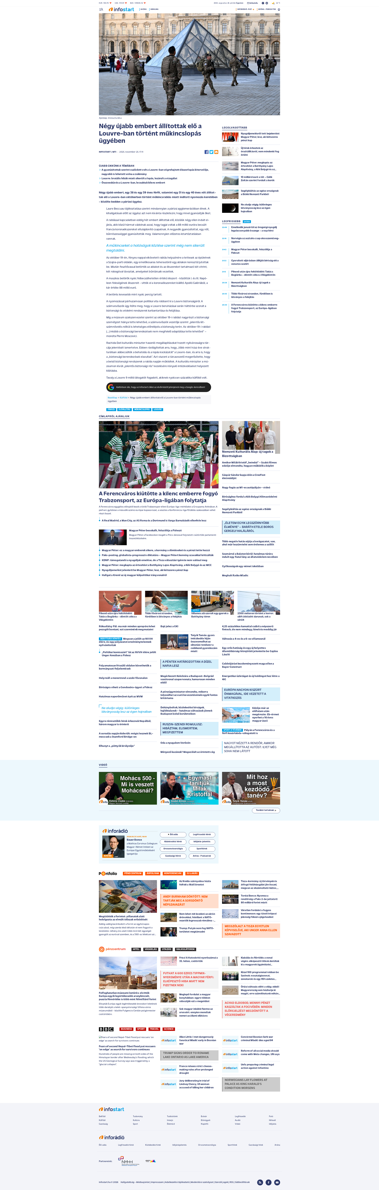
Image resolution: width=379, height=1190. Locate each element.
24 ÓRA (247, 222)
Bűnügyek (205, 1120)
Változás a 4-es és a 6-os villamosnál (243, 639)
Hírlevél (272, 1120)
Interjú (170, 1120)
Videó (237, 1124)
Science (169, 1029)
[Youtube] (277, 1182)
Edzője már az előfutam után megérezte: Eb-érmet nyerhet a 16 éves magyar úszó (265, 714)
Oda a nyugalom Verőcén (175, 743)
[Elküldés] (216, 152)
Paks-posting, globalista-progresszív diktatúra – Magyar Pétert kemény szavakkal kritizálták (158, 555)
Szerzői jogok (221, 1182)
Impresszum (157, 1182)
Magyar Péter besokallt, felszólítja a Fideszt (155, 530)
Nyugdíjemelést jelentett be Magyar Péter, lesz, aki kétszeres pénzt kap (145, 570)
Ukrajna (154, 9)
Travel (154, 1029)
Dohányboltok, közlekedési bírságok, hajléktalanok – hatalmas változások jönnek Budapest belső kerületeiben (186, 710)
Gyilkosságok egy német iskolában (243, 566)
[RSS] (260, 1182)
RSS (231, 1182)
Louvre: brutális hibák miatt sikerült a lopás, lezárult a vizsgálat (139, 178)
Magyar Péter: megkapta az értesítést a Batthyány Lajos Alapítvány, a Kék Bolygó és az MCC (157, 565)
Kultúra (136, 1120)
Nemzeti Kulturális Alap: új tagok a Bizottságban (247, 454)
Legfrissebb (240, 1116)
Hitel (136, 949)
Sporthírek (232, 1145)
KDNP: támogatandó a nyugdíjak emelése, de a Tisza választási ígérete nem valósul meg (154, 560)
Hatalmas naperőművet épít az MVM (121, 696)
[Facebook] (269, 1182)
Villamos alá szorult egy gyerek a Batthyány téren (209, 615)
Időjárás (272, 1124)
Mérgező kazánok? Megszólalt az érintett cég (187, 752)
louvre (158, 409)
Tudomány (138, 1116)
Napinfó (204, 1124)
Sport (141, 1029)
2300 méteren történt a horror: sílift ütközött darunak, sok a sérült (255, 616)
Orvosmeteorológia (207, 1145)
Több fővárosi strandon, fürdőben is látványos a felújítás (163, 615)
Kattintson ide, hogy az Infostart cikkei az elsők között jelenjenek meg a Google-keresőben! (160, 387)
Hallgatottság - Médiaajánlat (135, 1182)
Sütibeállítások (242, 1182)
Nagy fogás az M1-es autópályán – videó (246, 487)
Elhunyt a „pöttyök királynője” (117, 746)
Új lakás (192, 873)
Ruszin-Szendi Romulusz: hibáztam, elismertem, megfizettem (183, 728)
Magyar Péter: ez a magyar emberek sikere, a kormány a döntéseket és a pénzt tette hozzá (156, 550)
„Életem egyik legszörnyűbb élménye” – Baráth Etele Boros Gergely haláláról (249, 527)
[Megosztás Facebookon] (206, 152)
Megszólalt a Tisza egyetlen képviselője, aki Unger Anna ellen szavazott (251, 930)
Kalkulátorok (185, 949)
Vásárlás (151, 949)
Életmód (171, 1124)
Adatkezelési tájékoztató (177, 1182)
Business (126, 1029)
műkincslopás (142, 409)
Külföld (123, 398)
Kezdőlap (112, 398)
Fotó (271, 1116)
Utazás (166, 949)
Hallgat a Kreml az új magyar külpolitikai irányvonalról (134, 575)
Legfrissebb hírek (126, 1145)
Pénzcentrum (132, 873)
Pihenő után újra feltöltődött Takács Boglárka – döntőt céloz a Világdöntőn (118, 616)
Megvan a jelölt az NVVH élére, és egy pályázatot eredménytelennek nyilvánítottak (126, 642)
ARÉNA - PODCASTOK (267, 9)
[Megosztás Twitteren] (211, 152)
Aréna (277, 1145)
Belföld (102, 1116)
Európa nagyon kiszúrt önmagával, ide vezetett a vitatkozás (245, 694)
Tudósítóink (172, 1116)
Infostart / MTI (107, 152)
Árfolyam (153, 873)
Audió (237, 1120)
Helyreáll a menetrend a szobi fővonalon (123, 678)
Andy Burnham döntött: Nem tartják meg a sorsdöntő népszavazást (185, 900)
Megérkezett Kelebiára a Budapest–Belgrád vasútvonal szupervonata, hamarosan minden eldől (187, 679)
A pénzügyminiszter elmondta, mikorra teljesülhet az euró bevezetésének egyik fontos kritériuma (188, 695)
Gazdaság (103, 1124)
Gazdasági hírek (256, 1145)
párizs (111, 409)
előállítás (124, 409)
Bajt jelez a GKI (169, 626)
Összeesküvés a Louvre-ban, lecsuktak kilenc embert (133, 183)
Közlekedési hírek (153, 1145)
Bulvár (204, 1116)
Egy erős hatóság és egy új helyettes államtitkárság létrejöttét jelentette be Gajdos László (250, 651)
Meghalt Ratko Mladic (235, 575)
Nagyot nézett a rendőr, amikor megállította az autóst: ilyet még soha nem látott (250, 747)
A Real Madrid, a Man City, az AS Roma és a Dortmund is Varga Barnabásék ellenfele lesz (154, 520)
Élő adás (174, 834)
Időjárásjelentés (179, 1145)
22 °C (277, 3)
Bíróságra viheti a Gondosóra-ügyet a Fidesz (125, 687)
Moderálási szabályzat (202, 1182)
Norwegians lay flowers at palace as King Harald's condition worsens (246, 1084)
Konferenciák (173, 873)
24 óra (143, 9)
